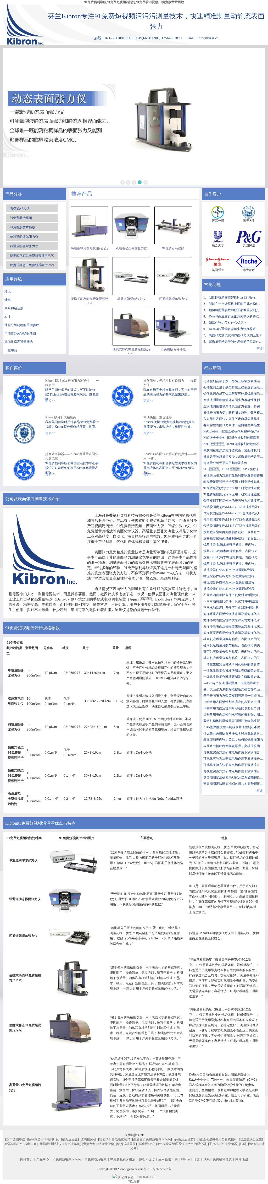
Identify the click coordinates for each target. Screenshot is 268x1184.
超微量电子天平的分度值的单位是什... (235, 341)
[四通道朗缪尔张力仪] (173, 276)
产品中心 (42, 1159)
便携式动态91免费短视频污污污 (32, 255)
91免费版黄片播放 (22, 227)
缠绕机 (254, 1144)
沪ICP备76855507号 (157, 1169)
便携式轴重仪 (126, 1144)
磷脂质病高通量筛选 (18, 342)
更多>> (50, 401)
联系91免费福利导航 (217, 1159)
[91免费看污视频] (173, 225)
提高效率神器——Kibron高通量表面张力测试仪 (71, 456)
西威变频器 (229, 1144)
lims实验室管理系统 (171, 1144)
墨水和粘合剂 (13, 308)
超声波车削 (72, 1144)
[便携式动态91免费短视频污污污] (89, 276)
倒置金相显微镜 (208, 1139)
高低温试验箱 (120, 1139)
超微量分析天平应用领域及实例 (225, 463)
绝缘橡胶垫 (106, 1144)
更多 (260, 348)
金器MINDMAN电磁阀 (21, 1144)
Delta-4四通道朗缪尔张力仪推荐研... (233, 329)
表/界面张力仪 (20, 208)
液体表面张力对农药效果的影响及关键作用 (233, 475)
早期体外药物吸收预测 (20, 333)
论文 (196, 1159)
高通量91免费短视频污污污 (89, 248)
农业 (7, 316)
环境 (7, 291)
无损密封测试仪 (51, 1144)
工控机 (214, 1144)
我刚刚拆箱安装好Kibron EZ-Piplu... (233, 297)
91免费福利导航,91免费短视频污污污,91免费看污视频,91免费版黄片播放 (134, 2)
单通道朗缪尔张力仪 (24, 237)
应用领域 (164, 1159)
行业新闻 (212, 368)
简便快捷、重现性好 (157, 417)
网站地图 (241, 1159)
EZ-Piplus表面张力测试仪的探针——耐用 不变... (170, 456)
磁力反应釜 (70, 1139)
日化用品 (10, 350)
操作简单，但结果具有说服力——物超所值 (170, 383)
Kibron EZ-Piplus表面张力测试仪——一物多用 (72, 383)
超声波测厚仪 (15, 1139)
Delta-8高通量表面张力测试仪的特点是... (236, 316)
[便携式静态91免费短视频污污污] (131, 326)
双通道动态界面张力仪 (131, 248)
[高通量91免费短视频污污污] (89, 225)
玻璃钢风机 (88, 1139)
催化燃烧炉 (146, 1144)
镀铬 (7, 300)
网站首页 (26, 1159)
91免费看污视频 (21, 218)
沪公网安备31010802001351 (137, 1177)
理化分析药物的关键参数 (21, 325)
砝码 (243, 1144)
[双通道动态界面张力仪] (131, 225)
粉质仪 (104, 1139)
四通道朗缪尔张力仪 (24, 246)
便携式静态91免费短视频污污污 (32, 265)
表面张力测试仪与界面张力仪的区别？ (235, 335)
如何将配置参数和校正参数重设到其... (235, 310)
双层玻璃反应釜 (251, 1139)
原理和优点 (147, 1159)
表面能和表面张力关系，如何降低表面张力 (233, 740)
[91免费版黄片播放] (173, 326)
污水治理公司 (196, 1144)
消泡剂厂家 (51, 1139)
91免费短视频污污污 (67, 1159)
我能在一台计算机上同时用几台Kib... (234, 304)
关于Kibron (182, 1159)
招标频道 (34, 1139)
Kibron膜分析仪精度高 (60, 417)
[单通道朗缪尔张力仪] (131, 276)
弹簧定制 (89, 1144)
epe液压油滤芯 (184, 1139)
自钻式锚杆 (229, 1139)
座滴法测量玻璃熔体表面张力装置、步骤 (231, 406)
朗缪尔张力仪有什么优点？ (228, 323)
